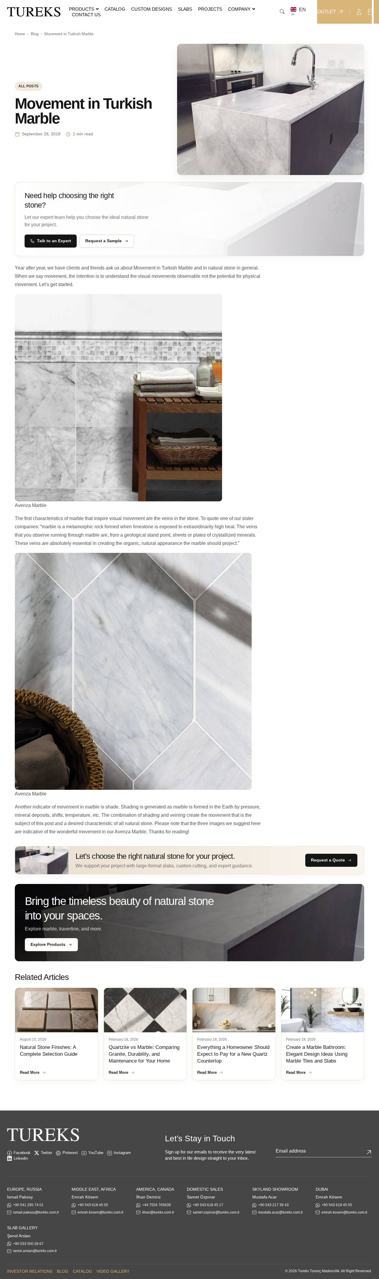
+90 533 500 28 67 (28, 1244)
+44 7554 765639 (156, 1205)
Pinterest (70, 1152)
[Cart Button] (371, 11)
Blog (34, 34)
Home (20, 34)
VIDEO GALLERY (113, 1271)
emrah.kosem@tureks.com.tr (100, 1212)
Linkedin (21, 1158)
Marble (185, 267)
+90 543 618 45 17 (208, 1205)
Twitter (46, 1152)
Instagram (122, 1152)
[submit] (368, 1152)
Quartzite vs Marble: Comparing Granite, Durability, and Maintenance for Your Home (144, 1054)
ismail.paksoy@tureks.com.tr (36, 1212)
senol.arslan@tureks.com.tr (35, 1251)
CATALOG (82, 1271)
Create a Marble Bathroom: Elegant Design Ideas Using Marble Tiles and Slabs (316, 1054)
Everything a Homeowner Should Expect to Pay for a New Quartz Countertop (233, 1054)
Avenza (123, 831)
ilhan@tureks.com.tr (158, 1212)
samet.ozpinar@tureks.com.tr (216, 1212)
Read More (29, 1072)
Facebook (22, 1152)
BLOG (62, 1271)
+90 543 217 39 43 (273, 1205)
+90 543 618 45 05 (93, 1205)
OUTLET (326, 11)
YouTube (95, 1152)
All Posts (28, 86)
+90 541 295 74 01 (28, 1205)
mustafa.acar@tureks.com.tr (280, 1212)
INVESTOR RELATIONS (29, 1271)
